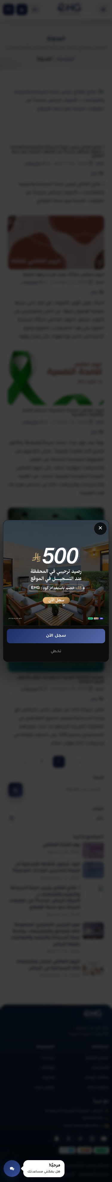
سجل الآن (56, 636)
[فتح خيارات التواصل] (12, 1168)
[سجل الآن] (56, 573)
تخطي (56, 652)
